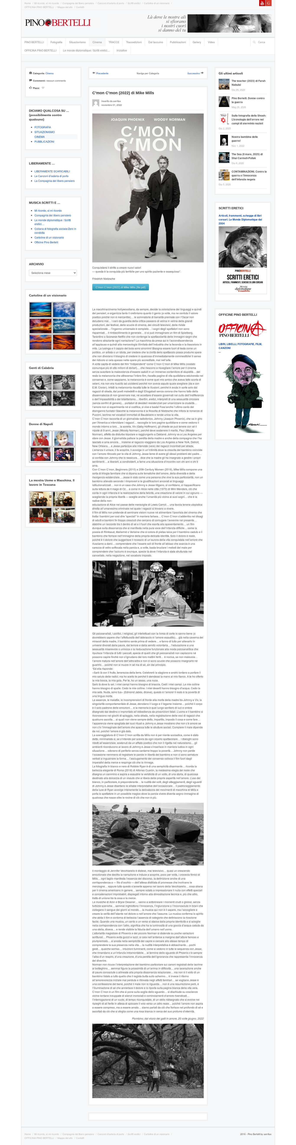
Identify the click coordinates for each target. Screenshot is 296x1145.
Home (27, 3)
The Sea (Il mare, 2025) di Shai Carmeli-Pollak (247, 156)
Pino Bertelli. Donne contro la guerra (248, 100)
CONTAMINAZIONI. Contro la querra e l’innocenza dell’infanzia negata (249, 175)
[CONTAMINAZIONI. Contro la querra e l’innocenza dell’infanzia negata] (225, 170)
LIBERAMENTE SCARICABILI (52, 171)
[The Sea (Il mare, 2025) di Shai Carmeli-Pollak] (225, 152)
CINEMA (39, 136)
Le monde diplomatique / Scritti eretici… (86, 50)
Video (211, 42)
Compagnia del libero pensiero (78, 3)
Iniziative (122, 50)
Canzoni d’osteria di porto (111, 3)
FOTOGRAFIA (42, 127)
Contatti (80, 7)
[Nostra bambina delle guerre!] (225, 135)
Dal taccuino (155, 42)
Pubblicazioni (178, 42)
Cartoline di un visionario (156, 3)
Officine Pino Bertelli (46, 242)
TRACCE (114, 42)
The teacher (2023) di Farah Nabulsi (248, 83)
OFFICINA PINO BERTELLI (39, 7)
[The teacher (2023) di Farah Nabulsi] (225, 79)
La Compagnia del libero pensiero (54, 181)
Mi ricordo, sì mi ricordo (46, 3)
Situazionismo (77, 42)
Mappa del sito (65, 7)
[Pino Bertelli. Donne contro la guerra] (225, 96)
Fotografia (56, 42)
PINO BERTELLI (34, 42)
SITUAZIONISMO (44, 132)
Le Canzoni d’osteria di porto (51, 176)
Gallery (197, 42)
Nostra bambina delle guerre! (245, 139)
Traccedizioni (134, 42)
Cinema (97, 42)
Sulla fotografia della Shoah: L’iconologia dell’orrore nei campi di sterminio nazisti (249, 119)
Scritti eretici (134, 3)
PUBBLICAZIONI (44, 141)
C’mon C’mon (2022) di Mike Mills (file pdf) (121, 287)
